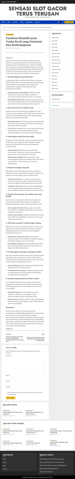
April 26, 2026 (31, 445)
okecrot (9, 48)
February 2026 (56, 53)
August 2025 (55, 72)
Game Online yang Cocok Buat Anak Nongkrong (61, 431)
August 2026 (55, 37)
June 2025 (54, 79)
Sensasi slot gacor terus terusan (37, 11)
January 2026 (55, 57)
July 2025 (54, 76)
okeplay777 (9, 58)
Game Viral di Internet (33, 443)
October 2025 (55, 66)
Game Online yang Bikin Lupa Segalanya (59, 443)
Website (8, 387)
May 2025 (54, 82)
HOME (21, 22)
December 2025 (56, 60)
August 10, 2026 (8, 415)
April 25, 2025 (16, 48)
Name (8, 375)
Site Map (37, 22)
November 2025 (56, 63)
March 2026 (55, 50)
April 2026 (54, 47)
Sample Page (29, 22)
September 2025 (56, 69)
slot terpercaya (55, 105)
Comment (9, 355)
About (3, 22)
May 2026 (54, 44)
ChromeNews (42, 477)
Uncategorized (9, 34)
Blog (8, 22)
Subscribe (70, 22)
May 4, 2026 (7, 445)
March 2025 (55, 88)
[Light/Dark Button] (59, 22)
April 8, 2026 (54, 445)
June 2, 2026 (54, 434)
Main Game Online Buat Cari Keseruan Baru (34, 413)
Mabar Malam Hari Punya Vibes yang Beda (12, 431)
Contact (15, 22)
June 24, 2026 (30, 415)
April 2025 (54, 85)
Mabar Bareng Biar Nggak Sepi (12, 443)
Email (8, 381)
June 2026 (54, 41)
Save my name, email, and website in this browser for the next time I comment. (24, 393)
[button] (63, 22)
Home (4, 459)
